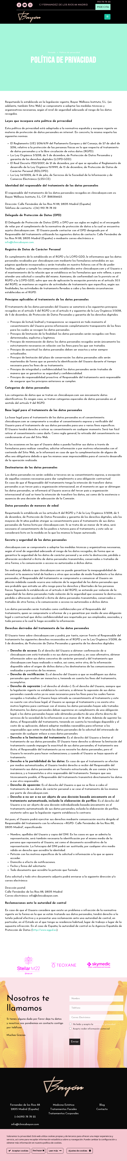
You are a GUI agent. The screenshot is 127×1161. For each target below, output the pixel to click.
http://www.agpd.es (44, 930)
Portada (51, 53)
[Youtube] (24, 5)
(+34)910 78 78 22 (25, 1117)
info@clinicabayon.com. (19, 242)
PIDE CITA (103, 7)
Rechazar (37, 1150)
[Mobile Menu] (107, 17)
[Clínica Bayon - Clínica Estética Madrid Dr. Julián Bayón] (29, 17)
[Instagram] (30, 5)
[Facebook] (19, 5)
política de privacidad (104, 1024)
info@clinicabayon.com (25, 1124)
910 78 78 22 (103, 2)
